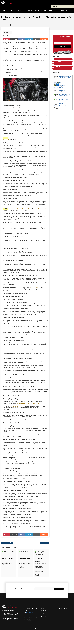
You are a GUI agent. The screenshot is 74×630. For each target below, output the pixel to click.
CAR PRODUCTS (58, 66)
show (10, 32)
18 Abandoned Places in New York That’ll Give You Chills (65, 106)
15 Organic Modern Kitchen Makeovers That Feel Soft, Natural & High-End (65, 95)
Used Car (64, 7)
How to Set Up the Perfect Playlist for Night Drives (25, 558)
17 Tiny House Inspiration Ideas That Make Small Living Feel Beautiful (65, 84)
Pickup (11, 10)
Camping (16, 7)
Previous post (7, 543)
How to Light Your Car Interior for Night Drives (7, 558)
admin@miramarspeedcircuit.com (32, 615)
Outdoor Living (28, 10)
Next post (44, 543)
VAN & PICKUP (58, 61)
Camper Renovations (53, 10)
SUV (48, 7)
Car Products (55, 7)
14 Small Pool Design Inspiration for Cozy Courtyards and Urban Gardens (64, 101)
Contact (9, 7)
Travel (34, 7)
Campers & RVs (25, 7)
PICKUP (56, 68)
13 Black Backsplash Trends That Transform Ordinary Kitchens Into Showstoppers (65, 77)
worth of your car (14, 406)
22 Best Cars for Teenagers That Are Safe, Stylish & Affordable (41, 560)
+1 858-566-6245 (29, 612)
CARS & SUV (57, 59)
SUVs (56, 64)
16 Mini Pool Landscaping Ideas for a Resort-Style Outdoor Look (64, 89)
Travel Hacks (64, 10)
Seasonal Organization (40, 10)
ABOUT (2, 7)
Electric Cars (19, 10)
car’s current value (28, 257)
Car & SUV (42, 7)
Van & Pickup (4, 10)
